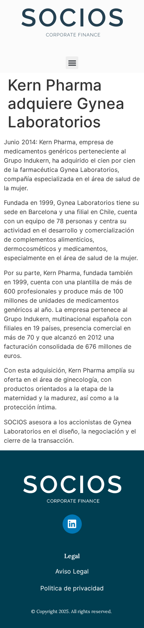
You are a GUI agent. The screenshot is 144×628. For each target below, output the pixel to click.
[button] (72, 62)
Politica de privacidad (72, 588)
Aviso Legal (72, 571)
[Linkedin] (72, 524)
